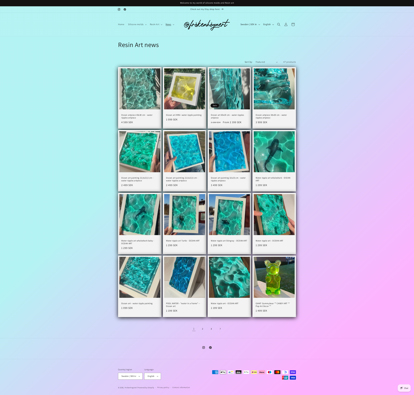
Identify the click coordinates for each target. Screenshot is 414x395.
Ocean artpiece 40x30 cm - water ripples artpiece (137, 116)
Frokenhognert (131, 387)
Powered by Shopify (145, 387)
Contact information (181, 387)
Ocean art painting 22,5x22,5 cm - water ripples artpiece (137, 179)
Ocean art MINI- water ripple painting (184, 115)
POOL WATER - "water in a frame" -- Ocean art (183, 305)
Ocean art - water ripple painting (137, 303)
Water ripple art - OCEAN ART (269, 240)
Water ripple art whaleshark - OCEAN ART (273, 179)
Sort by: (248, 61)
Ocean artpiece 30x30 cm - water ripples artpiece (271, 116)
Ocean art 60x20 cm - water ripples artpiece (227, 116)
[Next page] (220, 328)
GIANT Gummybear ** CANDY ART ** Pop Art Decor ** (273, 305)
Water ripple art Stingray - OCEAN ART (229, 240)
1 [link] (194, 328)
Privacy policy (163, 387)
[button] (137, 24)
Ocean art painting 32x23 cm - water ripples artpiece (228, 179)
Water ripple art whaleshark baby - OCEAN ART (137, 242)
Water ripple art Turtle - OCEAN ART (183, 240)
